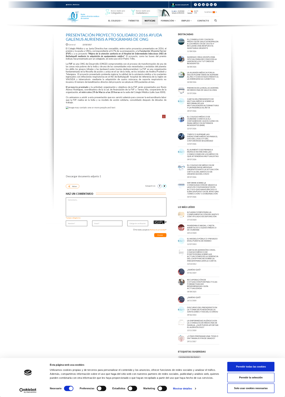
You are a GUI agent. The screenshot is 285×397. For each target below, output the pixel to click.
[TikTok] (215, 4)
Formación (167, 20)
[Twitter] (199, 4)
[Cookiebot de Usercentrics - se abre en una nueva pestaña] (28, 390)
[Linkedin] (211, 4)
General (72, 45)
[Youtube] (203, 4)
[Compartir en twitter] (164, 186)
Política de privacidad (158, 230)
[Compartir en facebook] (160, 186)
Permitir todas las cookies (251, 366)
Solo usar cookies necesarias (251, 388)
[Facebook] (195, 4)
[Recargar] (165, 222)
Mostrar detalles (182, 388)
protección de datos (189, 357)
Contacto (203, 20)
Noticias (76, 4)
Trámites (133, 20)
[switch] (101, 388)
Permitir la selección (251, 377)
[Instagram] (207, 4)
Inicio (69, 4)
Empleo (185, 20)
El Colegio (114, 20)
